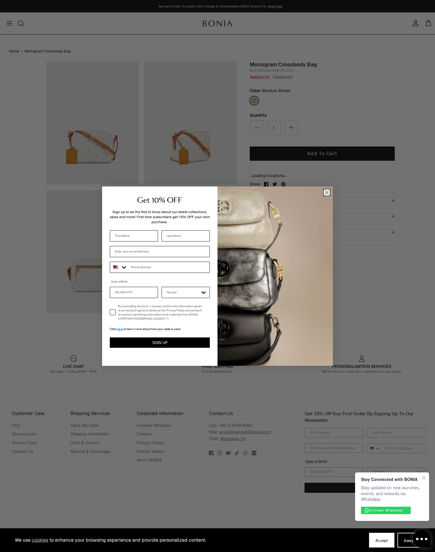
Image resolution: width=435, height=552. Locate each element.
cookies (40, 540)
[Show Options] (203, 292)
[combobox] (119, 267)
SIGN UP (159, 342)
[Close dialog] (327, 192)
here (120, 329)
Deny (409, 540)
